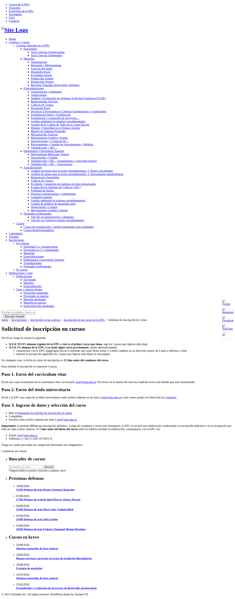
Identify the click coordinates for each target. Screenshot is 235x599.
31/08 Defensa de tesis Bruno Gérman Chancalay (45, 489)
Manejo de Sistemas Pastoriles (48, 131)
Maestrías (29, 58)
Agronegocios (39, 62)
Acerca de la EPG (19, 4)
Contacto (14, 21)
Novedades (15, 14)
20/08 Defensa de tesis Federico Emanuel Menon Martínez (51, 529)
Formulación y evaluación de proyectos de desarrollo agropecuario (56, 588)
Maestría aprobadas (35, 299)
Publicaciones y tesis (21, 273)
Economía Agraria (41, 75)
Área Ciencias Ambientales (46, 55)
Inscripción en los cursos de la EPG (84, 319)
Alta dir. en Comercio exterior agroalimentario (57, 220)
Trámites (14, 236)
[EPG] (14, 30)
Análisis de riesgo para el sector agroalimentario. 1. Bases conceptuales (72, 170)
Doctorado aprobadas (36, 292)
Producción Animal (42, 78)
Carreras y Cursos (19, 42)
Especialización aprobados (39, 306)
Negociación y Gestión (44, 157)
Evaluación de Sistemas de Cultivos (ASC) (56, 187)
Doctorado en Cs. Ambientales (41, 250)
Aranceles (14, 7)
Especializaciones (34, 88)
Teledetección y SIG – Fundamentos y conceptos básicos (64, 160)
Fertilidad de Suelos (42, 190)
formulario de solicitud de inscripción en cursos (45, 413)
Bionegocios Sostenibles (45, 177)
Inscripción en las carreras (45, 319)
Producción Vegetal (42, 81)
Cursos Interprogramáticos (39, 230)
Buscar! (49, 467)
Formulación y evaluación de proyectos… (55, 118)
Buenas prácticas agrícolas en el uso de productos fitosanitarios (54, 558)
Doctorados (30, 48)
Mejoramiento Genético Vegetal (49, 137)
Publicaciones (24, 276)
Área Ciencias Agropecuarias (48, 52)
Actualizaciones (33, 167)
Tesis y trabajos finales (29, 289)
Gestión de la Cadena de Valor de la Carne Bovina (60, 124)
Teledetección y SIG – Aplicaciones (51, 164)
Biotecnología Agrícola (44, 101)
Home (12, 38)
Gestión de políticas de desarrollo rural (53, 203)
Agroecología (39, 95)
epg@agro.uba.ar (86, 382)
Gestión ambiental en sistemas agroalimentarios (58, 121)
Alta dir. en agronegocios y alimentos (52, 217)
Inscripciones (16, 240)
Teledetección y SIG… (44, 147)
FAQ (12, 17)
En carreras (22, 243)
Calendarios (16, 233)
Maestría (28, 282)
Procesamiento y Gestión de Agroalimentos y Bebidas (62, 144)
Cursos (20, 223)
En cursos (22, 269)
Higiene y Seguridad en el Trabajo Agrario (55, 128)
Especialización (32, 286)
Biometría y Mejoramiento (46, 65)
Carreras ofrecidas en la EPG (33, 45)
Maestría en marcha (35, 302)
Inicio (4, 319)
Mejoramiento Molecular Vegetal (50, 154)
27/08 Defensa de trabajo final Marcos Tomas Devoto (48, 499)
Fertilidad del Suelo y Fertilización (51, 114)
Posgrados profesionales (37, 213)
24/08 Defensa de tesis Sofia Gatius (37, 519)
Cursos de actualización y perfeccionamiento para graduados (58, 226)
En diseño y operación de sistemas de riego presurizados (63, 184)
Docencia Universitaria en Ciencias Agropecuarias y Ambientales (68, 111)
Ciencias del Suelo (41, 68)
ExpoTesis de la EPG (21, 11)
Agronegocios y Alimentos (46, 91)
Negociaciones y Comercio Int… (50, 141)
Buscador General (14, 316)
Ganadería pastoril (41, 197)
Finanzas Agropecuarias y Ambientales (53, 193)
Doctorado (30, 279)
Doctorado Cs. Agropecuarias (41, 246)
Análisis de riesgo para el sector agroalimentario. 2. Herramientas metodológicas (77, 174)
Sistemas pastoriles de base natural (37, 548)
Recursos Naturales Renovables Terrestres (55, 85)
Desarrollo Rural (40, 71)
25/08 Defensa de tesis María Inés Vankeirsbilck (44, 509)
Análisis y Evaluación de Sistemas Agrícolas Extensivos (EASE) (68, 98)
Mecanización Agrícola (44, 134)
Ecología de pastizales (29, 568)
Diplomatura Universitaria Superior (44, 151)
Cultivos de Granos (42, 104)
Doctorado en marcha (36, 296)
